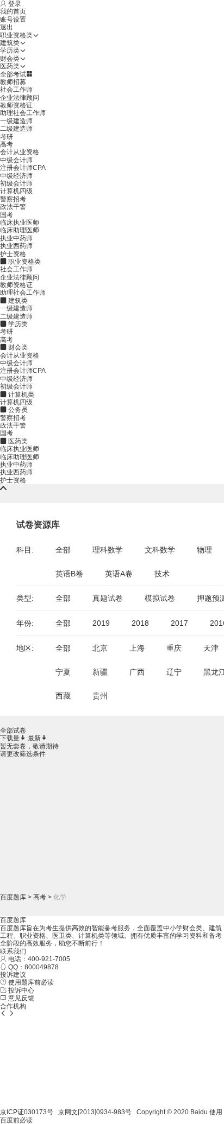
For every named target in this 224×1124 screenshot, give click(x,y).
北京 (100, 648)
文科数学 (160, 549)
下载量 (10, 738)
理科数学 (107, 549)
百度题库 (13, 897)
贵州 (100, 695)
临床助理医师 (19, 230)
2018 (140, 623)
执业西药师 (16, 246)
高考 (6, 144)
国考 (6, 215)
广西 (137, 672)
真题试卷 (107, 598)
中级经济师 (16, 176)
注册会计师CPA (23, 168)
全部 (63, 549)
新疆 (100, 672)
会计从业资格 (19, 152)
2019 (101, 623)
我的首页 (13, 11)
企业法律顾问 (19, 97)
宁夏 (63, 672)
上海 (137, 648)
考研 (6, 137)
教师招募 (13, 82)
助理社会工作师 (23, 113)
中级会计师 (16, 160)
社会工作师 (16, 89)
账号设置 (13, 19)
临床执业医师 (19, 222)
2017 (179, 623)
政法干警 (13, 207)
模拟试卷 (160, 598)
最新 (34, 738)
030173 (35, 1112)
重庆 (174, 648)
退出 (6, 27)
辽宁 (174, 672)
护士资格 (13, 254)
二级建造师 (16, 128)
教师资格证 (16, 105)
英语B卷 (69, 573)
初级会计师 (16, 183)
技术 (162, 573)
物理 (204, 549)
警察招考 (13, 199)
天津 (211, 648)
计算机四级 (16, 191)
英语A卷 (119, 573)
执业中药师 (16, 238)
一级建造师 (16, 121)
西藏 (63, 695)
